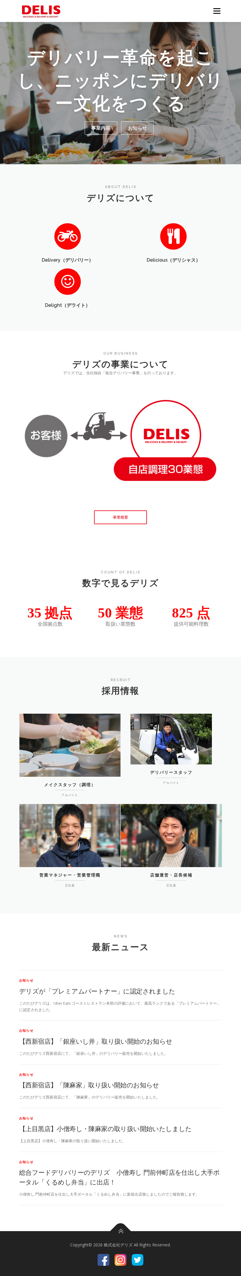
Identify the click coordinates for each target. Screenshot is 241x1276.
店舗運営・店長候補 (171, 875)
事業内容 (100, 128)
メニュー (217, 10)
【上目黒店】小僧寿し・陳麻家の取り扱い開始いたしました (105, 1128)
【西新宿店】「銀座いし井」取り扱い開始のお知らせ (96, 1041)
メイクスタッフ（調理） (70, 784)
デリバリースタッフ (171, 772)
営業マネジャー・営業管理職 (70, 875)
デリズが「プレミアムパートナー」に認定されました (97, 990)
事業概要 (120, 517)
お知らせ (137, 128)
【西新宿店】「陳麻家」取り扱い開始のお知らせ (89, 1084)
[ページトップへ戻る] (120, 1231)
